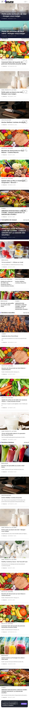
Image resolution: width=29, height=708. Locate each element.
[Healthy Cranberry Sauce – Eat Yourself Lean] (14, 549)
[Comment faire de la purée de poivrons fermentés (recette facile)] (14, 49)
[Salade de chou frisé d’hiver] (14, 323)
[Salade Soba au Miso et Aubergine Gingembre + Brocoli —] (14, 168)
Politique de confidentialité (9, 703)
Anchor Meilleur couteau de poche (13, 122)
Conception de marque (9, 220)
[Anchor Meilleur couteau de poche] (14, 110)
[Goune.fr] (9, 1)
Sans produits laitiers (9, 28)
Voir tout (25, 219)
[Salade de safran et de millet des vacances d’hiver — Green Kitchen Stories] (7, 273)
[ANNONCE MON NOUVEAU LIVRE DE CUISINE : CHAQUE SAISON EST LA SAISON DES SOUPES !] (14, 198)
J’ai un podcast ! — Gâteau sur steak (12, 262)
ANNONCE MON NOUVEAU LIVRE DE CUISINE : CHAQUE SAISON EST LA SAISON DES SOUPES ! (13, 212)
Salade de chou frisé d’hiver (10, 336)
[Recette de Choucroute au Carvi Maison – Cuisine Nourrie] (14, 138)
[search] (21, 1)
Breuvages (5, 260)
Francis (5, 35)
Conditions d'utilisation (7, 705)
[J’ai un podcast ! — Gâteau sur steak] (14, 250)
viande (3, 208)
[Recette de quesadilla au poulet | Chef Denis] (7, 295)
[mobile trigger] (3, 1)
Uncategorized (6, 120)
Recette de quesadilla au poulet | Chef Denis (7, 305)
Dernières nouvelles (8, 312)
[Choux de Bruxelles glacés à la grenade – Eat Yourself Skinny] (14, 421)
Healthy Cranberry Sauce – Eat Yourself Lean (14, 561)
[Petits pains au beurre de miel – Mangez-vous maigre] (14, 80)
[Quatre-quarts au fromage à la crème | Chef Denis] (14, 645)
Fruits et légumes (7, 59)
